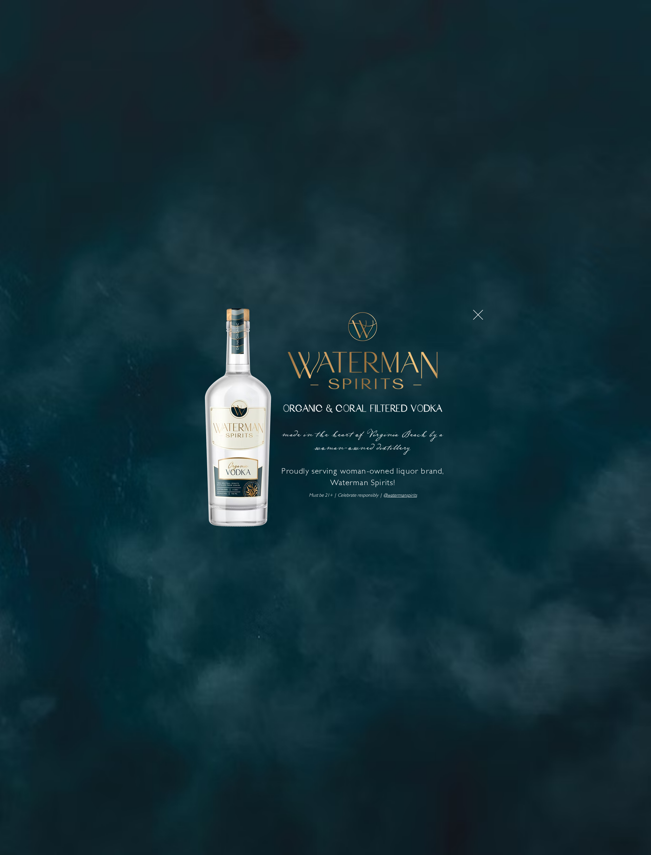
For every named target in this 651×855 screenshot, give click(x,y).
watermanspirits (402, 495)
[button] (478, 315)
